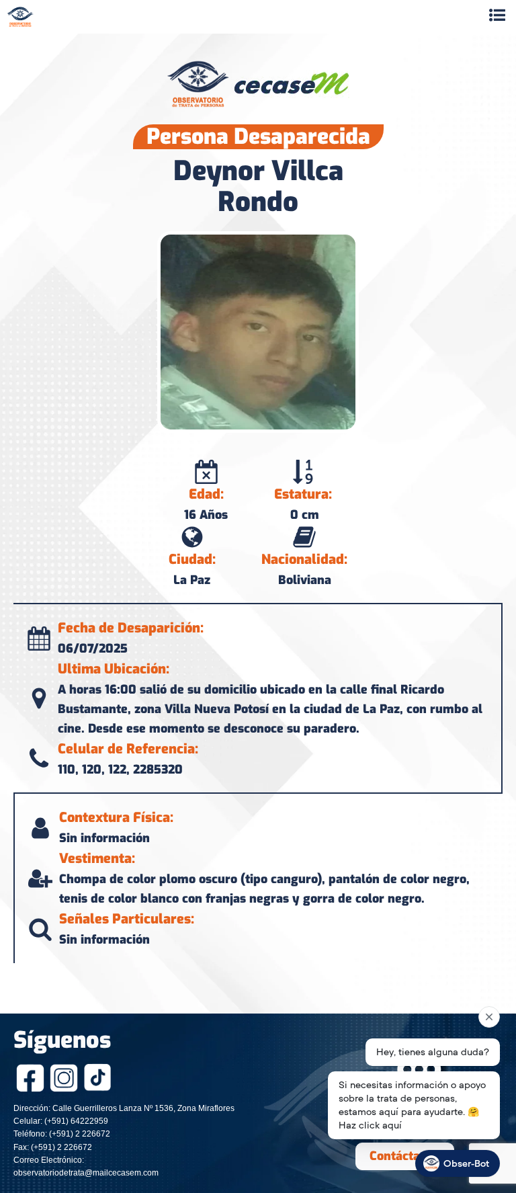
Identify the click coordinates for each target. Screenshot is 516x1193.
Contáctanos (405, 1156)
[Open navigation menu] (497, 16)
